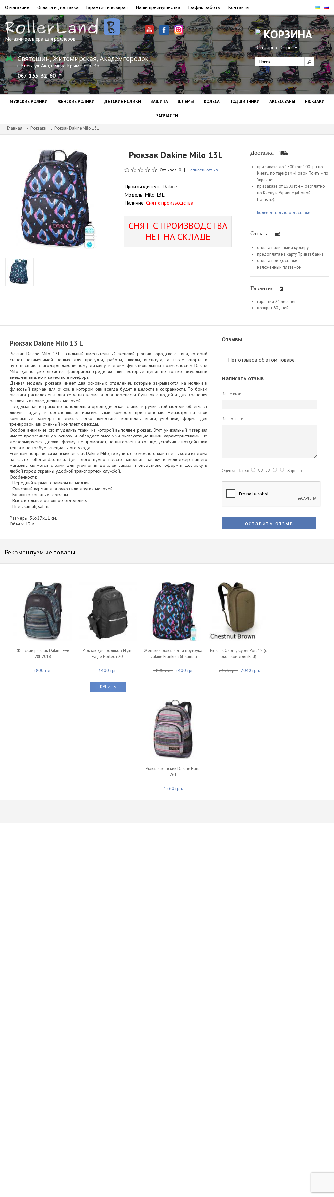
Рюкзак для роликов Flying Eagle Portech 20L (108, 653)
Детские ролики (122, 101)
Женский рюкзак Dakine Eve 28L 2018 (43, 653)
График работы (204, 7)
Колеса (212, 101)
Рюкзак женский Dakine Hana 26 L (173, 771)
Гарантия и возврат (107, 7)
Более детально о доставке (283, 212)
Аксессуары (282, 101)
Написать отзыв (203, 170)
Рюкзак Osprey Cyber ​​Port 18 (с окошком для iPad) (238, 653)
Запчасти (167, 116)
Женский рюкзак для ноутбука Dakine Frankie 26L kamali (173, 653)
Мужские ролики (29, 101)
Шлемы (186, 101)
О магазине (17, 7)
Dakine (169, 186)
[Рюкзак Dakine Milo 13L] (55, 198)
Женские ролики (76, 101)
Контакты (238, 7)
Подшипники (244, 101)
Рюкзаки (315, 101)
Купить (108, 686)
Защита (159, 101)
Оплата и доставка (58, 7)
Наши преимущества (158, 7)
